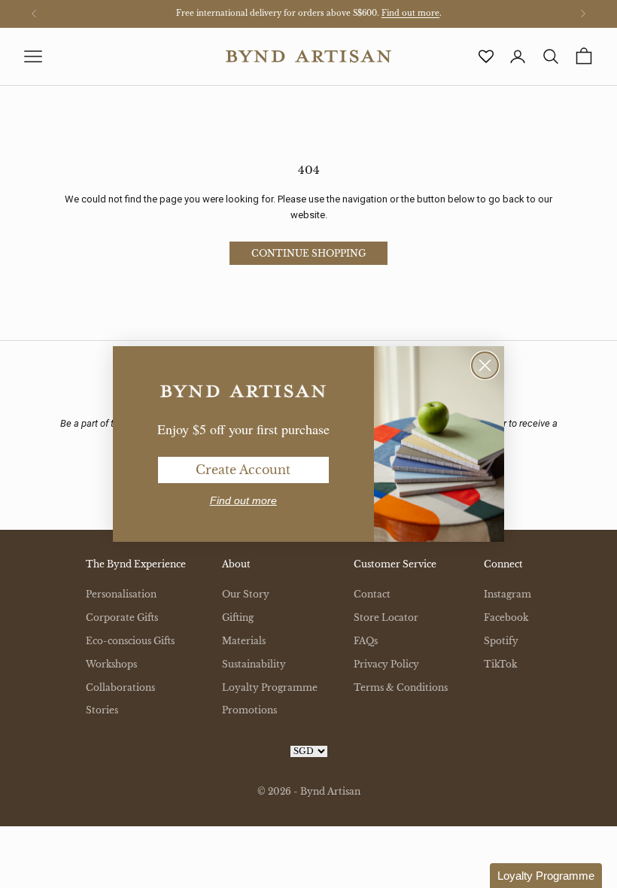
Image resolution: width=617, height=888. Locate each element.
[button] (546, 875)
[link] (243, 391)
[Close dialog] (485, 365)
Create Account (243, 469)
